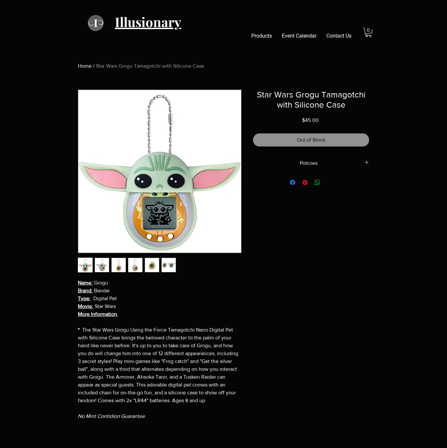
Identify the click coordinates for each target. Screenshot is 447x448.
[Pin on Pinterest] (305, 182)
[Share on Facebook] (292, 182)
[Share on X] (330, 182)
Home (85, 66)
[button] (368, 32)
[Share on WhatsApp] (317, 182)
